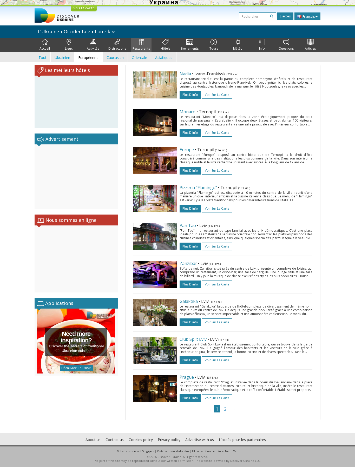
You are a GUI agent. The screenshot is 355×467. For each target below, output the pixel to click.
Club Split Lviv (193, 339)
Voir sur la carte (217, 94)
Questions (286, 48)
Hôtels (165, 48)
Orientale (139, 57)
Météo (237, 48)
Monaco (187, 112)
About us (93, 439)
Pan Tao (188, 225)
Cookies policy (141, 439)
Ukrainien (62, 57)
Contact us (115, 439)
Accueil (45, 48)
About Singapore (144, 451)
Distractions (117, 48)
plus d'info (190, 94)
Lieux (69, 48)
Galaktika (189, 301)
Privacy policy (169, 439)
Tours (213, 48)
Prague (187, 377)
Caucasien (115, 57)
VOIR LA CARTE (84, 8)
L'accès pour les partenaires (242, 439)
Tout (42, 57)
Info (262, 48)
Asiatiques (163, 57)
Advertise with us (199, 439)
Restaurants (141, 48)
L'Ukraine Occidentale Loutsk (74, 31)
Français (308, 16)
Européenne (88, 57)
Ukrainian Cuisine (203, 451)
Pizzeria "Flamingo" (199, 187)
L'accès (285, 16)
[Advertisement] (76, 176)
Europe (187, 149)
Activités (93, 48)
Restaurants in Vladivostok (173, 451)
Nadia (185, 74)
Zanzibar (189, 263)
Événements (190, 48)
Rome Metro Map (228, 451)
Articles (310, 48)
